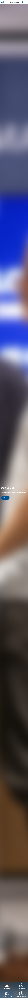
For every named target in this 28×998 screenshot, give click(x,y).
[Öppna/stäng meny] (25, 2)
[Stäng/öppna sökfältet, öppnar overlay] (22, 2)
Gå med (5, 498)
